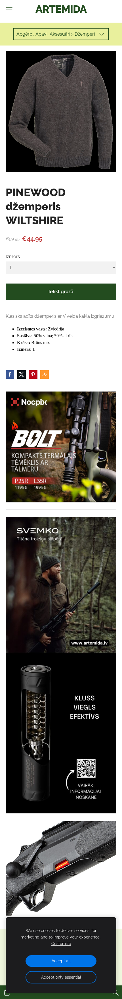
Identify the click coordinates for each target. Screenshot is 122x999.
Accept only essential (61, 977)
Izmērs (13, 256)
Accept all (61, 960)
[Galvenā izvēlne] (9, 9)
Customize (61, 943)
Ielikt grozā (61, 291)
